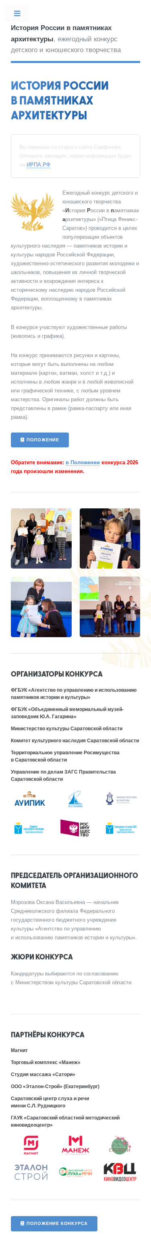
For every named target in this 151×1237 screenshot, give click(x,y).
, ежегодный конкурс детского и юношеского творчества (66, 39)
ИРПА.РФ (38, 165)
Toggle (17, 15)
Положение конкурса (57, 1223)
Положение (43, 439)
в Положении (83, 462)
